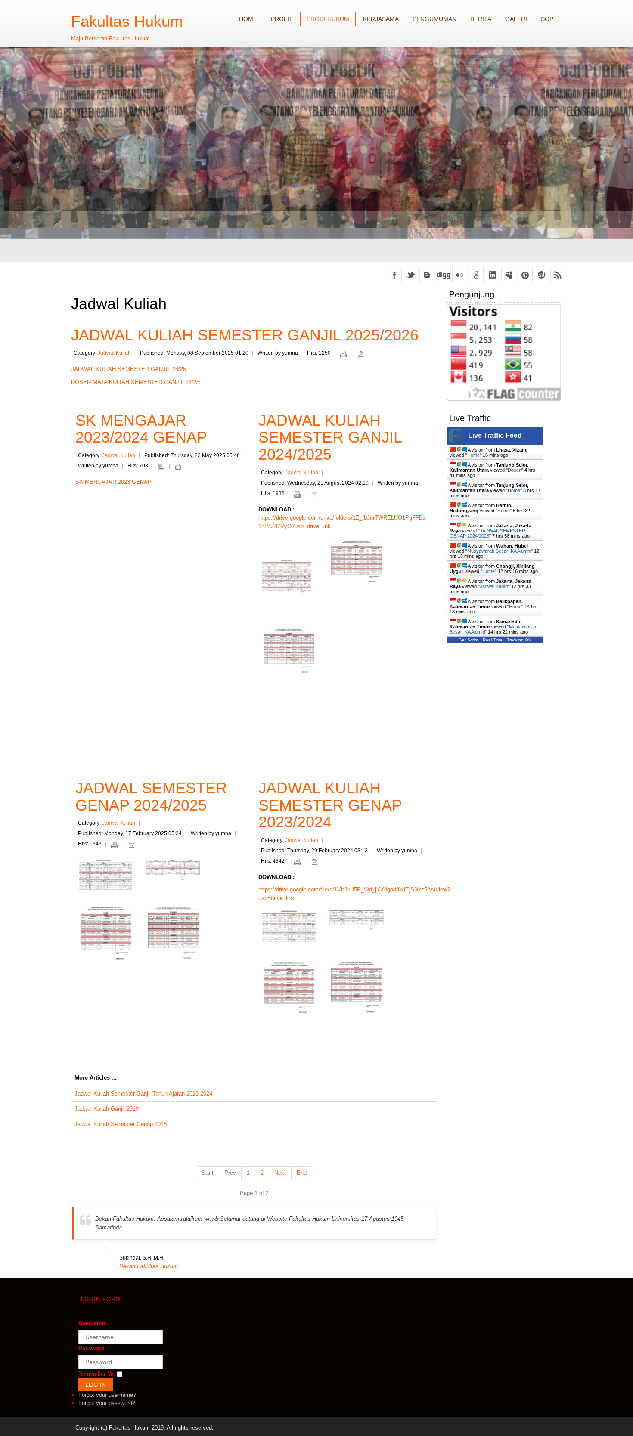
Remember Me (96, 1374)
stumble (541, 274)
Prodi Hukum (328, 18)
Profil (282, 18)
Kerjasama (381, 18)
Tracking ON (519, 640)
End (302, 1173)
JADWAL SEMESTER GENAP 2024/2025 (151, 796)
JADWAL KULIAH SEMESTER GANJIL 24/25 (128, 369)
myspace (509, 274)
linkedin (492, 274)
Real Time (493, 640)
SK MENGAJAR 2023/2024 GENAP (141, 429)
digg (443, 274)
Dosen (514, 470)
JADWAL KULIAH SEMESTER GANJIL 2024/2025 (330, 437)
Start (208, 1173)
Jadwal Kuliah (114, 353)
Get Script (468, 640)
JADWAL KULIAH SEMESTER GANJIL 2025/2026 (245, 335)
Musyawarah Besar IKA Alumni (499, 551)
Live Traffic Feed (495, 435)
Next (280, 1173)
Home (248, 18)
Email (360, 353)
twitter (410, 274)
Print (343, 353)
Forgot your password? (106, 1403)
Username (91, 1323)
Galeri (516, 18)
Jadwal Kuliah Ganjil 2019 (106, 1108)
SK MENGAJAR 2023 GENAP (113, 482)
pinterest (525, 274)
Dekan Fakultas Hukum (148, 1266)
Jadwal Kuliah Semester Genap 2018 (120, 1124)
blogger (427, 274)
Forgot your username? (107, 1395)
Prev (230, 1173)
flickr (460, 274)
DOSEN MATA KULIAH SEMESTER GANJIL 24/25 (135, 382)
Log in (95, 1384)
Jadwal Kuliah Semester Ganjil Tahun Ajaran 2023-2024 (143, 1093)
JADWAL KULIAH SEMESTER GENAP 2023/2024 (330, 805)
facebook (394, 274)
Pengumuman (434, 18)
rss (558, 274)
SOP (547, 18)
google (476, 274)
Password (91, 1348)
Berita (480, 18)
